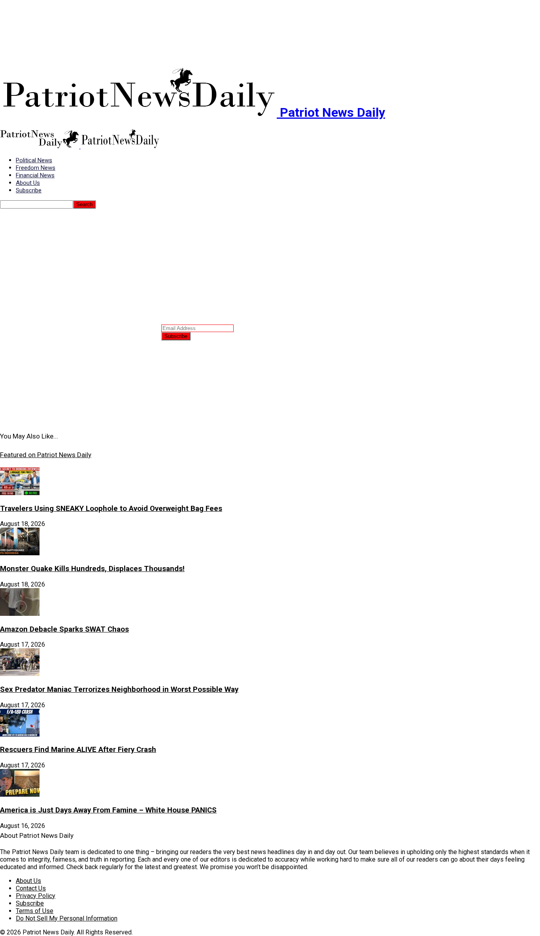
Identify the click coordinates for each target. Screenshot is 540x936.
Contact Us (31, 888)
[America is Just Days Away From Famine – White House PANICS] (20, 794)
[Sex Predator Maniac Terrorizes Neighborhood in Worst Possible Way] (20, 674)
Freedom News (35, 167)
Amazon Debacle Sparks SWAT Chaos (64, 629)
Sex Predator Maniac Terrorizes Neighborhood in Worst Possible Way (119, 689)
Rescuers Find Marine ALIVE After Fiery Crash (78, 749)
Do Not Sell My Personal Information (66, 918)
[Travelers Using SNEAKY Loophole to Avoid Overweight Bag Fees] (20, 493)
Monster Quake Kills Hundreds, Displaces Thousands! (92, 568)
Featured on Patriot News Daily (45, 455)
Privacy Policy (35, 896)
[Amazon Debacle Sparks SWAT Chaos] (20, 613)
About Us (28, 182)
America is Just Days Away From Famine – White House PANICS (108, 810)
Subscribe (29, 190)
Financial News (35, 175)
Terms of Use (34, 911)
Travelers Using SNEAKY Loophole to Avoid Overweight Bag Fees (111, 508)
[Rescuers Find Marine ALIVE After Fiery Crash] (20, 734)
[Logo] (40, 146)
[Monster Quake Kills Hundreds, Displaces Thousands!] (20, 553)
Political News (34, 160)
